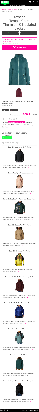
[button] (34, 2)
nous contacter (33, 410)
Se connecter (7, 138)
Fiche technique (6, 33)
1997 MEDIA (4, 410)
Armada (14, 9)
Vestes (9, 9)
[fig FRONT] (19, 92)
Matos (15, 5)
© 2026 (25, 410)
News (11, 5)
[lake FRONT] (19, 70)
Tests (21, 33)
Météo (27, 5)
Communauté (21, 5)
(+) (28, 167)
